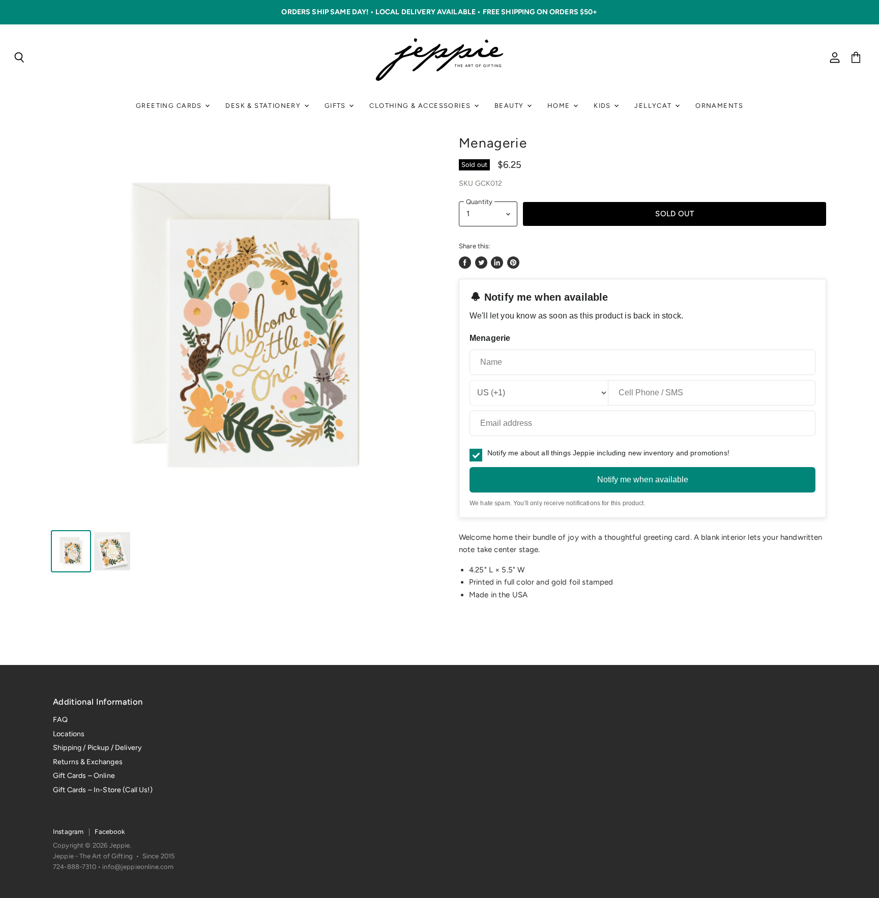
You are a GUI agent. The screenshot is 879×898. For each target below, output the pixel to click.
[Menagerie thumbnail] (71, 551)
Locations (68, 734)
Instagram (68, 831)
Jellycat (654, 105)
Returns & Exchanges (88, 762)
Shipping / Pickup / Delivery (97, 747)
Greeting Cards (170, 105)
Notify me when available (642, 479)
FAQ (60, 719)
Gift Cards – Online (84, 775)
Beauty (510, 105)
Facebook (110, 831)
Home (559, 105)
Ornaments (719, 105)
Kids (603, 105)
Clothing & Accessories (421, 105)
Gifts (336, 105)
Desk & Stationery (264, 105)
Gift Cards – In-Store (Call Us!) (103, 790)
